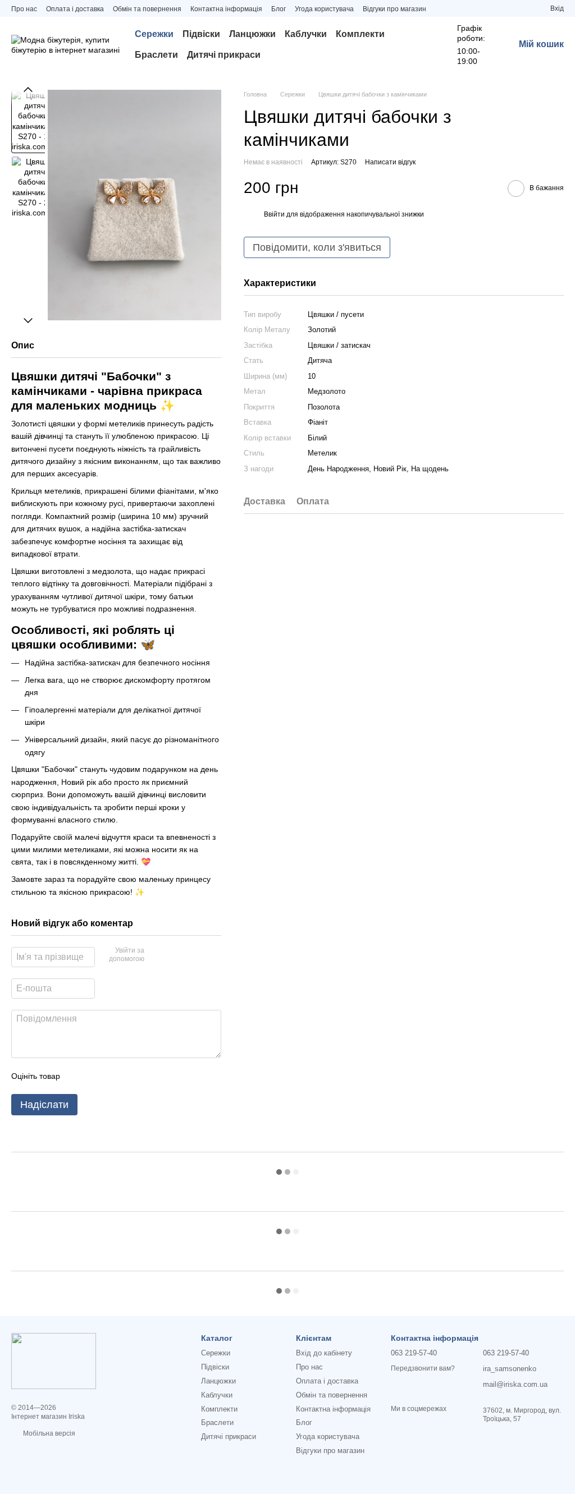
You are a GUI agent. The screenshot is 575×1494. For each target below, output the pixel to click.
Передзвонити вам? (423, 1368)
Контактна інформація (226, 9)
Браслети (156, 54)
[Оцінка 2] (97, 1076)
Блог (278, 9)
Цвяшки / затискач (339, 345)
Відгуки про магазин (394, 9)
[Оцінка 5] (150, 1076)
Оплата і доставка (75, 9)
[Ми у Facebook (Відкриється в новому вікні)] (455, 8)
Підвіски (201, 34)
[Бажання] (521, 8)
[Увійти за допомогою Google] (174, 955)
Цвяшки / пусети (336, 314)
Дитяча (320, 360)
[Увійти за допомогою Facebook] (156, 955)
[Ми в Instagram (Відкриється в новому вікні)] (441, 8)
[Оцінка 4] (133, 1076)
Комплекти (360, 34)
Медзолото (326, 391)
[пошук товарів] (421, 45)
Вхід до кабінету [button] (324, 1353)
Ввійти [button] (274, 214)
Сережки (154, 34)
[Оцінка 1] (79, 1076)
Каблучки (306, 34)
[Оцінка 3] (115, 1076)
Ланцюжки (252, 34)
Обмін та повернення (147, 9)
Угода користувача (324, 9)
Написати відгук (390, 162)
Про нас (24, 9)
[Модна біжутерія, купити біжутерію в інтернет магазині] (53, 1360)
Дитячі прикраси (224, 54)
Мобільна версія (48, 1433)
